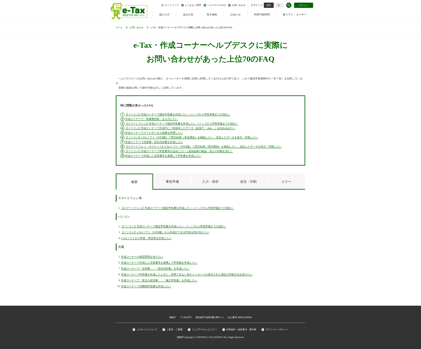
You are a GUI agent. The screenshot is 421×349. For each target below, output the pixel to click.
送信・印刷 (248, 181)
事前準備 (172, 181)
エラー (286, 181)
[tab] (134, 182)
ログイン (303, 5)
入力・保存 (210, 181)
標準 (268, 5)
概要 (134, 182)
